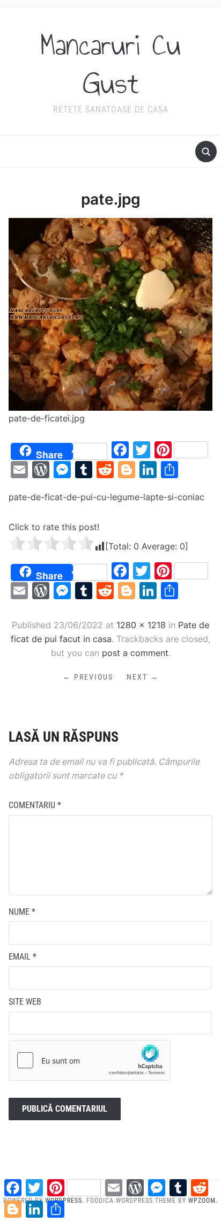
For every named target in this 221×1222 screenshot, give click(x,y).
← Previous (88, 677)
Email (22, 957)
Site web (25, 1002)
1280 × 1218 (141, 625)
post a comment (135, 652)
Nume (22, 912)
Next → (143, 677)
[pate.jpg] (110, 313)
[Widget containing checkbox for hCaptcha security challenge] (90, 1060)
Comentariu (35, 805)
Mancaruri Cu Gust (110, 64)
